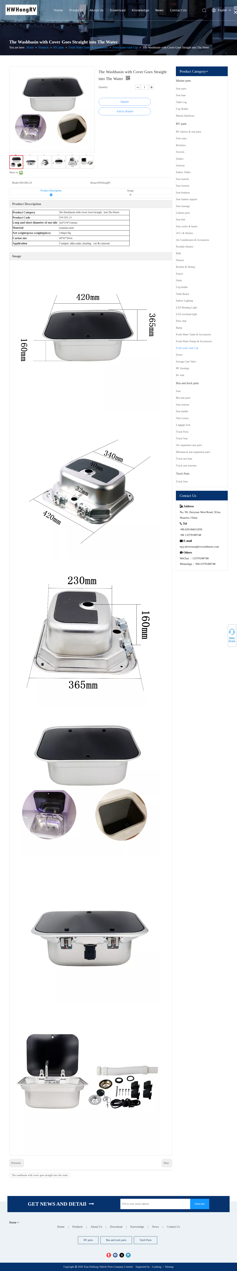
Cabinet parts (183, 212)
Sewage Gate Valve (186, 361)
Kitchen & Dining (185, 267)
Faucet (179, 273)
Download (118, 10)
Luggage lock (183, 425)
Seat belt (180, 219)
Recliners (181, 145)
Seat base (181, 95)
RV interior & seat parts (188, 131)
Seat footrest (182, 185)
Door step (181, 321)
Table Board (182, 294)
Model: (15, 182)
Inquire (125, 101)
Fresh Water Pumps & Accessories (194, 341)
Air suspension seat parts (189, 445)
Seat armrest (182, 404)
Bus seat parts (183, 397)
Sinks (179, 280)
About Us (97, 10)
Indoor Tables (183, 172)
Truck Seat (182, 438)
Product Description (51, 190)
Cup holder (182, 287)
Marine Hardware (185, 115)
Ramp (179, 327)
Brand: (93, 182)
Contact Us (178, 10)
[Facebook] (115, 1255)
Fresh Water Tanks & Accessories (193, 334)
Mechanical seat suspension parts (193, 452)
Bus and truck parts (187, 383)
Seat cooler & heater (187, 226)
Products (76, 10)
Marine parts (183, 80)
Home (58, 10)
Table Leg (181, 102)
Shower (180, 260)
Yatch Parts (145, 1240)
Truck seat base (184, 458)
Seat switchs (182, 179)
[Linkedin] (128, 1255)
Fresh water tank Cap (187, 348)
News (159, 10)
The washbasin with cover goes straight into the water (40, 1175)
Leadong (156, 1266)
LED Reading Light (186, 307)
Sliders (179, 158)
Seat (178, 391)
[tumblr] (108, 1255)
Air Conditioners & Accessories (192, 240)
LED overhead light (186, 314)
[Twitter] (121, 1255)
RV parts (181, 123)
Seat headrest (183, 192)
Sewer (179, 354)
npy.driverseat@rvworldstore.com (199, 546)
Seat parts (181, 88)
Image (130, 190)
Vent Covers (182, 418)
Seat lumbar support (186, 199)
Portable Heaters (184, 246)
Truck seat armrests (186, 465)
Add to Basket (124, 111)
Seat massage (183, 206)
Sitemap (169, 1266)
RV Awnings (182, 368)
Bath (178, 253)
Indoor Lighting (184, 300)
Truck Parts (182, 431)
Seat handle (182, 411)
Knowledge (140, 10)
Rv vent (180, 375)
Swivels (180, 152)
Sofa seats (181, 138)
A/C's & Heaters (184, 233)
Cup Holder (182, 109)
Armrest (180, 165)
